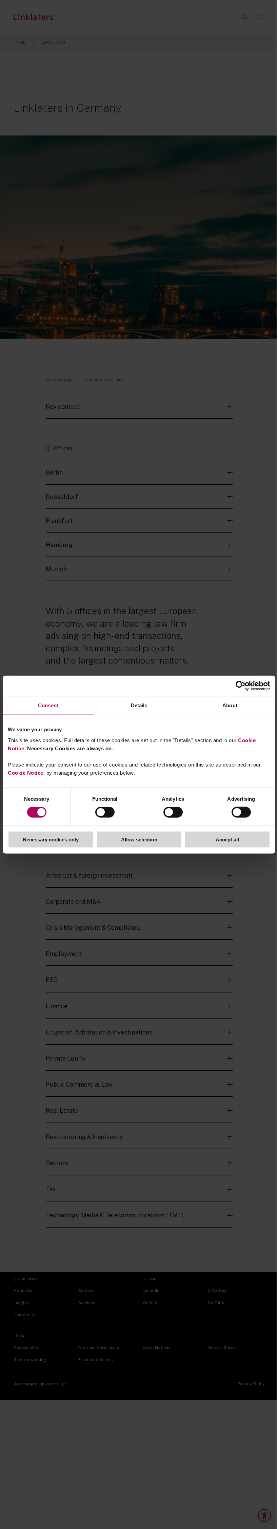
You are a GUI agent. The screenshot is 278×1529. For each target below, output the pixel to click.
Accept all (227, 839)
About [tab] (229, 705)
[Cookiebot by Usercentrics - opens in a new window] (240, 686)
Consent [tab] (48, 705)
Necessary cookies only (51, 839)
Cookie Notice (25, 772)
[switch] (105, 812)
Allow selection (139, 839)
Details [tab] (139, 705)
